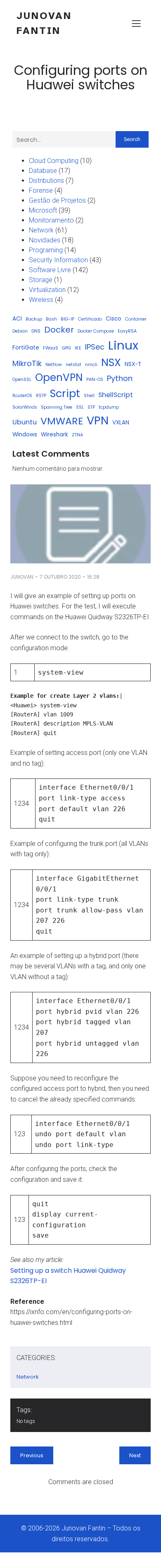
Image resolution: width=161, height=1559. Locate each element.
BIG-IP (67, 319)
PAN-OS (94, 379)
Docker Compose (96, 331)
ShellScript (115, 395)
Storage (40, 280)
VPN (98, 420)
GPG (66, 348)
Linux (123, 345)
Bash (51, 319)
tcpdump (109, 407)
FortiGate (25, 348)
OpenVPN (59, 377)
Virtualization (47, 290)
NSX (111, 362)
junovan (21, 576)
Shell (89, 396)
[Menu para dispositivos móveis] (136, 23)
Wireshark (54, 434)
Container (136, 319)
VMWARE (61, 421)
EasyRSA (127, 331)
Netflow (53, 365)
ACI (17, 319)
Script (65, 393)
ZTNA (77, 435)
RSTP (41, 396)
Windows (24, 434)
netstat (73, 365)
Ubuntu (24, 422)
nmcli (91, 365)
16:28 (93, 576)
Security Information (58, 260)
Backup (34, 319)
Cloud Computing (53, 161)
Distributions (46, 180)
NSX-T (133, 364)
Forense (41, 190)
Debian (20, 331)
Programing (46, 250)
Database (43, 171)
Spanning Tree (56, 407)
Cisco (113, 319)
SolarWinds (24, 407)
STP (91, 407)
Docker (59, 329)
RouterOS (22, 396)
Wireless (41, 300)
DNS (35, 331)
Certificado (90, 319)
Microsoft (43, 210)
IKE (78, 348)
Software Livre (50, 270)
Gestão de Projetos (57, 200)
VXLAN (120, 422)
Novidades (44, 240)
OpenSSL (21, 379)
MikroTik (27, 363)
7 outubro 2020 (60, 576)
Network (41, 230)
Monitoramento (51, 220)
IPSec (94, 347)
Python (120, 378)
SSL (80, 407)
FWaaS (50, 348)
